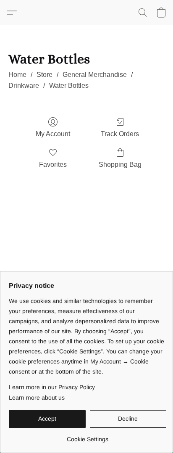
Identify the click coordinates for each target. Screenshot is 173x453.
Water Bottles (69, 85)
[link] (87, 436)
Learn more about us (37, 397)
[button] (14, 12)
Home (17, 74)
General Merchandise (95, 74)
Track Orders (120, 133)
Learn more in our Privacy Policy (52, 387)
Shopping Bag (120, 164)
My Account (53, 133)
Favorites (53, 164)
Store (44, 74)
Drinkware (23, 85)
